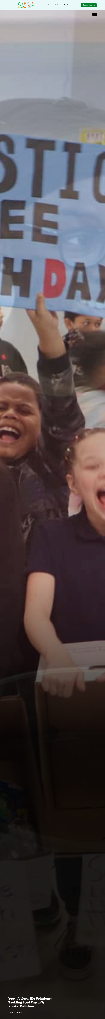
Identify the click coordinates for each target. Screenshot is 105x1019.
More (75, 5)
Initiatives (57, 5)
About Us (67, 5)
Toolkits (47, 5)
